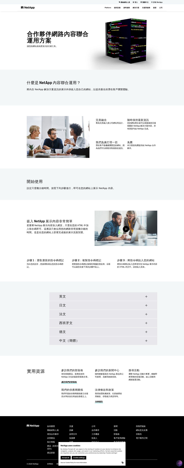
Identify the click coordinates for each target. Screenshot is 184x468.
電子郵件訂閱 (141, 437)
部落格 (116, 434)
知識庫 (72, 437)
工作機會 (95, 434)
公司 (93, 426)
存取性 (139, 434)
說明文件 (73, 434)
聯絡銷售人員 (53, 430)
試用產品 (51, 437)
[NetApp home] (28, 7)
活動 (116, 430)
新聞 (116, 426)
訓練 (71, 430)
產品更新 (51, 452)
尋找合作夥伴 (53, 434)
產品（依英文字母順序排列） (56, 447)
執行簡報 (51, 441)
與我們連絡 (141, 426)
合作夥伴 (95, 430)
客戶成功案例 (119, 441)
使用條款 (50, 464)
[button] (108, 7)
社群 (71, 441)
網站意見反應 (141, 430)
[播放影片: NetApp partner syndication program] (126, 228)
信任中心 (95, 441)
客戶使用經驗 (119, 437)
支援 (71, 426)
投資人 (94, 437)
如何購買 (51, 426)
